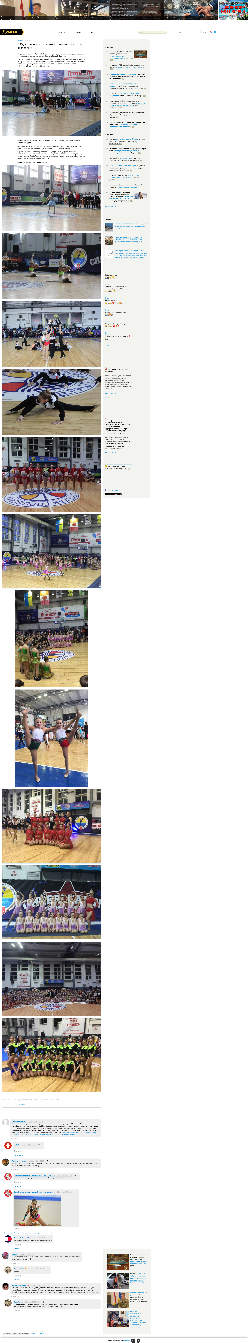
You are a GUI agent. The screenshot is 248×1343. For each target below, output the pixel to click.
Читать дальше (110, 393)
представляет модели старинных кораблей (117, 57)
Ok (133, 1341)
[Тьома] (5, 1258)
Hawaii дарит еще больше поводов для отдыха (125, 176)
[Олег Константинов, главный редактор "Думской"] (8, 1180)
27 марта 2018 (21, 40)
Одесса (112, 139)
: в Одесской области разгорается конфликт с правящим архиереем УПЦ (127, 168)
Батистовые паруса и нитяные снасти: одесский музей (120, 52)
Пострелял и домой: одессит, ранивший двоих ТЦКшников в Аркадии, (127, 114)
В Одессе (113, 93)
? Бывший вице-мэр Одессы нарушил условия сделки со (127, 76)
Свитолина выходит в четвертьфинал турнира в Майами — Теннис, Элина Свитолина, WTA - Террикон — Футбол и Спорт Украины (54, 1133)
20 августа (109, 134)
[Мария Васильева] (5, 1289)
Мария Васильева (19, 1285)
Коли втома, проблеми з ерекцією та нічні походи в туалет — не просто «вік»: (125, 102)
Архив (78, 32)
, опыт (131, 153)
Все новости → (110, 206)
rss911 (16, 1144)
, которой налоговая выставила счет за (124, 159)
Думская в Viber (113, 490)
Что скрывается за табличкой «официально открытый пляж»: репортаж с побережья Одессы (131, 226)
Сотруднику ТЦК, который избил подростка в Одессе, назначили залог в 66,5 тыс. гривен (138, 1278)
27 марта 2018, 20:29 (35, 1121)
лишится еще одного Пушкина (127, 139)
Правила (34, 1334)
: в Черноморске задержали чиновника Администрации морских (126, 87)
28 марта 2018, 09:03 (32, 1302)
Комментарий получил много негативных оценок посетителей (28, 1233)
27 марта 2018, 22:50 (36, 1269)
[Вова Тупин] (8, 1306)
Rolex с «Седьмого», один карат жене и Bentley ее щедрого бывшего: (119, 194)
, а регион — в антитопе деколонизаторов (127, 140)
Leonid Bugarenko (19, 1121)
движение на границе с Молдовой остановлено (123, 125)
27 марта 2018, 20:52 (28, 1144)
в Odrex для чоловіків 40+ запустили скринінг (127, 104)
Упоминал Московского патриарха (122, 166)
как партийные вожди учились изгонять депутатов (124, 152)
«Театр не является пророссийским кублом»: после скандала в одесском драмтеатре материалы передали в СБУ (130, 239)
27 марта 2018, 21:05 (65, 1192)
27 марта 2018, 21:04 (65, 1175)
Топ (91, 32)
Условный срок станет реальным (123, 74)
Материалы (63, 32)
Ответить (15, 1139)
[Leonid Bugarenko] (5, 1126)
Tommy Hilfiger (20, 1238)
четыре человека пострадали (127, 187)
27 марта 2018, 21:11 (38, 1238)
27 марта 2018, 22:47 (26, 1254)
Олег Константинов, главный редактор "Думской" (34, 1175)
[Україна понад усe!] (5, 1165)
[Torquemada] (8, 1273)
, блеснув (119, 200)
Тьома (14, 1254)
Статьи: (108, 219)
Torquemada (19, 1269)
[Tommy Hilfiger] (8, 1242)
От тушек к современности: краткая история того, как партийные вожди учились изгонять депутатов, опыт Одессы (188, 18)
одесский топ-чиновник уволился (121, 197)
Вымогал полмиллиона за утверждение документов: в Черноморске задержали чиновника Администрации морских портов (138, 1319)
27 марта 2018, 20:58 (36, 1161)
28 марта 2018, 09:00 (38, 1285)
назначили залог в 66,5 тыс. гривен (129, 67)
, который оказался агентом (130, 96)
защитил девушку (126, 158)
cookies (127, 1341)
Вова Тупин (18, 1302)
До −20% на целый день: (118, 175)
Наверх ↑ (22, 1104)
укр (180, 32)
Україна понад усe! (19, 1161)
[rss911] (8, 1149)
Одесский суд (114, 158)
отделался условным (135, 115)
